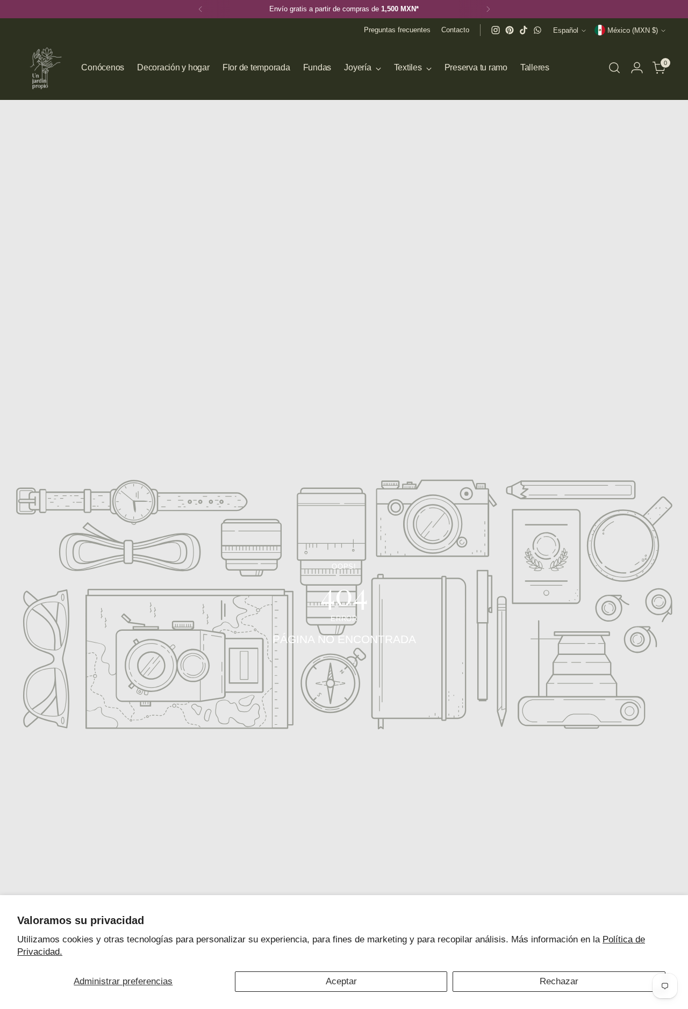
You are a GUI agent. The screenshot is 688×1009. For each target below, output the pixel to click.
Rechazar (559, 981)
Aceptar (341, 981)
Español (565, 30)
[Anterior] (200, 9)
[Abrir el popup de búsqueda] (614, 67)
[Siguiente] (488, 9)
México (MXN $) (632, 30)
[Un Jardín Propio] (44, 67)
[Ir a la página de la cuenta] (637, 67)
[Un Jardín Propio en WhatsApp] (537, 30)
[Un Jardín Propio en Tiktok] (523, 30)
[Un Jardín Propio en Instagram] (495, 30)
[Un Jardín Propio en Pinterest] (509, 30)
